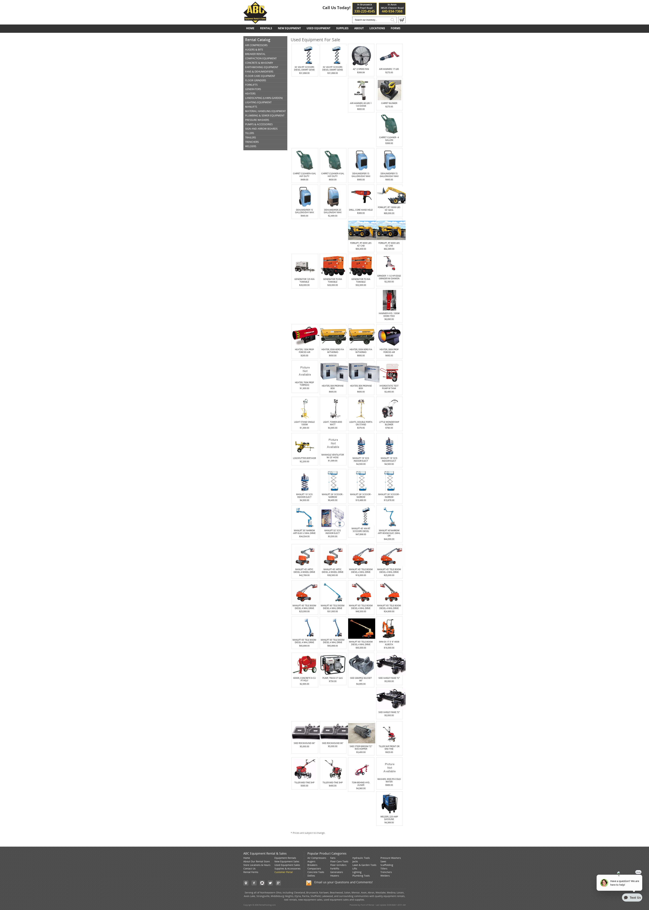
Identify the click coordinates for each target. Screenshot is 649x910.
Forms (395, 28)
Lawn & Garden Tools (364, 865)
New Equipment (289, 28)
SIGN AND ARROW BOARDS (261, 128)
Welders (385, 875)
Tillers (383, 868)
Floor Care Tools (339, 861)
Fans (332, 857)
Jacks (355, 861)
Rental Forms (250, 872)
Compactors (314, 868)
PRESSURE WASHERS (257, 120)
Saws (383, 861)
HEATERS (250, 93)
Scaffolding (386, 865)
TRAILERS (250, 137)
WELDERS (250, 146)
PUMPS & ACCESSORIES (259, 124)
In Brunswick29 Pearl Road (364, 8)
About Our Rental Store (256, 861)
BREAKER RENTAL (255, 54)
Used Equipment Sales (287, 865)
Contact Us (249, 868)
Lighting (357, 872)
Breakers (312, 865)
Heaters (334, 875)
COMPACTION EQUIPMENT (261, 58)
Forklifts (334, 868)
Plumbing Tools (361, 875)
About (359, 28)
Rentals (266, 28)
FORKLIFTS (251, 84)
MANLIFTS (251, 106)
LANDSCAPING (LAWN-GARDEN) (264, 98)
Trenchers (386, 872)
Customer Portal (283, 872)
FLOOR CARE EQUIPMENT (260, 76)
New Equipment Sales (286, 861)
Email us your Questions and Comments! (343, 882)
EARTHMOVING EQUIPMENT (261, 67)
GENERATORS (253, 89)
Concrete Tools (315, 872)
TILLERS (249, 133)
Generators (336, 872)
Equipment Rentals (285, 857)
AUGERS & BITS (254, 49)
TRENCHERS (252, 141)
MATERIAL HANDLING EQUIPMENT (265, 111)
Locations (377, 28)
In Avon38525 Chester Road (392, 8)
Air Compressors (316, 857)
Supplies (342, 28)
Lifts (354, 868)
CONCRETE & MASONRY (259, 62)
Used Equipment (318, 28)
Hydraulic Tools (361, 857)
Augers (311, 861)
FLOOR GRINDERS (255, 80)
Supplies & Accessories (287, 868)
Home (250, 28)
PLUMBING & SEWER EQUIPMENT (264, 115)
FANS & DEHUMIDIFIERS (259, 71)
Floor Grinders (338, 865)
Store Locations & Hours (256, 865)
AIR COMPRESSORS (256, 45)
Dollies (311, 875)
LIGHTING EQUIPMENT (258, 102)
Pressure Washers (390, 857)
